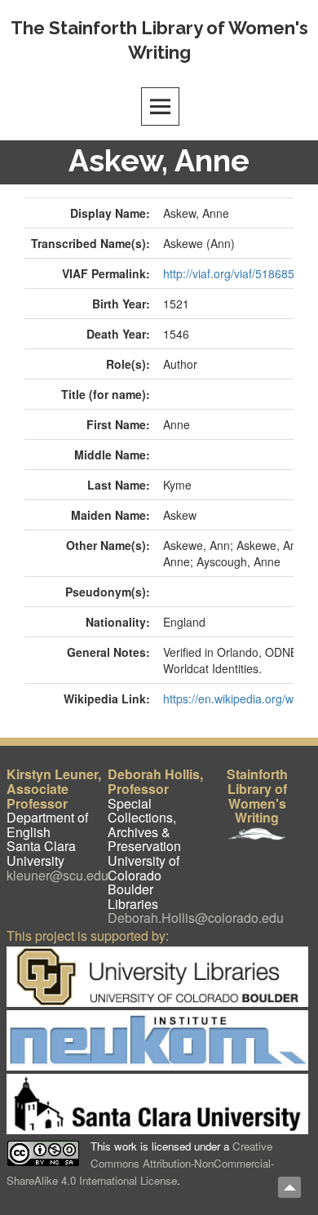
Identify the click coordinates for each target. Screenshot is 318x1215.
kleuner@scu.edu (57, 875)
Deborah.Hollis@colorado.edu (196, 917)
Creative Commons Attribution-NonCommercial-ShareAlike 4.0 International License (140, 1163)
